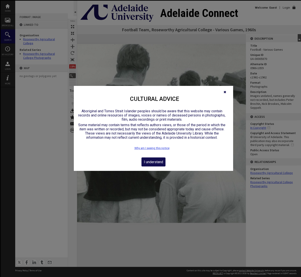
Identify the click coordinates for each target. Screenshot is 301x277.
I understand (153, 162)
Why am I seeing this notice (151, 148)
